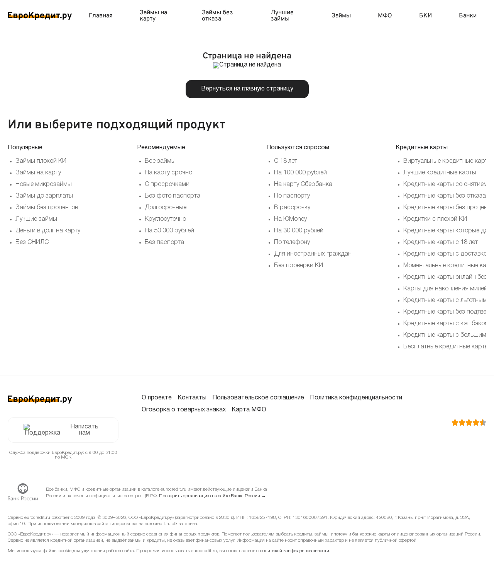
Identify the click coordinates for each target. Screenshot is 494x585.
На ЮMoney (290, 219)
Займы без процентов (46, 207)
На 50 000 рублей (169, 231)
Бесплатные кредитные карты (446, 347)
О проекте (157, 398)
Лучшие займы (282, 16)
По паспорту (292, 196)
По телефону (292, 242)
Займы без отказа (217, 16)
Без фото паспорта (172, 196)
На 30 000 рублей (298, 231)
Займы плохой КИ (40, 161)
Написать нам (84, 430)
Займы (341, 16)
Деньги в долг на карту (47, 231)
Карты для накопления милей (445, 289)
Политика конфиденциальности (356, 398)
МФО (385, 16)
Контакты (192, 398)
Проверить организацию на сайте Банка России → (212, 496)
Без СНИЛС (32, 242)
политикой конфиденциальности (294, 551)
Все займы (160, 161)
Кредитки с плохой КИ (435, 219)
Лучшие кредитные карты (439, 173)
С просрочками (167, 184)
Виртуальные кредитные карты (447, 161)
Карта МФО (249, 410)
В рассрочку (292, 207)
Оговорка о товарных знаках (184, 410)
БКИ (425, 16)
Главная (101, 16)
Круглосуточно (165, 219)
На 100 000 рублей (300, 173)
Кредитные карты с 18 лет (440, 242)
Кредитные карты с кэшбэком (446, 323)
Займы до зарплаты (44, 196)
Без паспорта (164, 242)
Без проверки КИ (298, 265)
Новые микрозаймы (43, 184)
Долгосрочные (165, 207)
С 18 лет (285, 161)
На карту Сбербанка (303, 184)
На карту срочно (168, 173)
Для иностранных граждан (313, 254)
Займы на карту (153, 16)
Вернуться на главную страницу (247, 89)
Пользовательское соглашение (258, 398)
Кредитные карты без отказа (444, 196)
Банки (468, 16)
